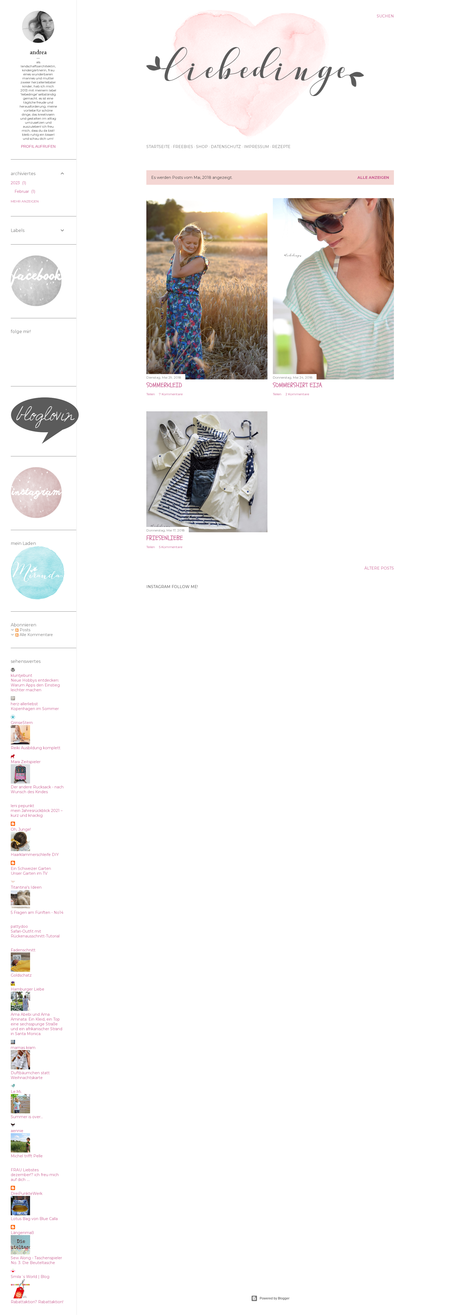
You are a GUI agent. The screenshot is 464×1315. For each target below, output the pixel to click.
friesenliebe (164, 538)
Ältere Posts (379, 568)
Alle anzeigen (373, 177)
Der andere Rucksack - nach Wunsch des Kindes (37, 789)
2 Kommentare (297, 394)
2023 (18, 182)
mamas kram (23, 1047)
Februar (24, 191)
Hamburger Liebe (27, 989)
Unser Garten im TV (29, 873)
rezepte (281, 146)
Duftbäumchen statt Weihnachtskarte (30, 1075)
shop (202, 146)
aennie (17, 1130)
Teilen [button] (150, 394)
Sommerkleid (164, 385)
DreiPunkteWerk (26, 1193)
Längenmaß (22, 1232)
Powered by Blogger (274, 1298)
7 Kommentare (171, 394)
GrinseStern (22, 722)
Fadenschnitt (23, 950)
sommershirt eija (297, 385)
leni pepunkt (22, 805)
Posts (24, 629)
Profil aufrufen (38, 146)
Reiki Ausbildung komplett (35, 747)
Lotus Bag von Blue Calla (34, 1218)
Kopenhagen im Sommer (35, 708)
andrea (38, 52)
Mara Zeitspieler (26, 761)
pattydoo (19, 926)
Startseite (158, 146)
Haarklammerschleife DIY (35, 854)
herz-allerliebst (24, 703)
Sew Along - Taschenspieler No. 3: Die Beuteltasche (36, 1260)
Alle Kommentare (36, 634)
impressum (256, 146)
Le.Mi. (16, 1091)
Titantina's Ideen (26, 887)
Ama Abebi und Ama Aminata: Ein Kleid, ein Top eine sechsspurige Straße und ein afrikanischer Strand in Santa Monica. (36, 1024)
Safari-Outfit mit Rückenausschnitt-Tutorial (35, 934)
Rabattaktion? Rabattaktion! (37, 1301)
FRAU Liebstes (25, 1170)
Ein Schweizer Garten (31, 868)
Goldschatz (21, 975)
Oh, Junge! (21, 829)
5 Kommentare (170, 547)
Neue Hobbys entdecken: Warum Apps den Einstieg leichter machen (35, 685)
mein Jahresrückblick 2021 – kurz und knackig (37, 813)
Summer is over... (27, 1116)
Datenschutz (226, 146)
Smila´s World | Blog (30, 1276)
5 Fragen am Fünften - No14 (37, 912)
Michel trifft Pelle (27, 1156)
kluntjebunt (21, 675)
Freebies (183, 146)
